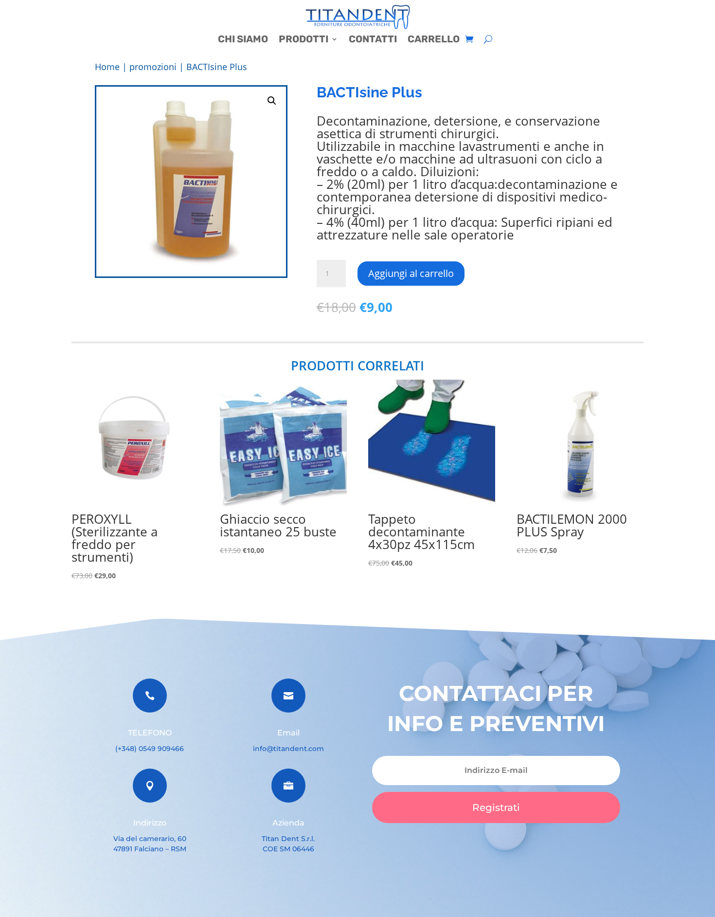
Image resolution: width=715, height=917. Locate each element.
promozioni (153, 67)
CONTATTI (373, 40)
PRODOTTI (303, 40)
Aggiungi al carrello (411, 273)
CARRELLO (434, 40)
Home (107, 67)
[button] (272, 101)
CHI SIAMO (243, 40)
